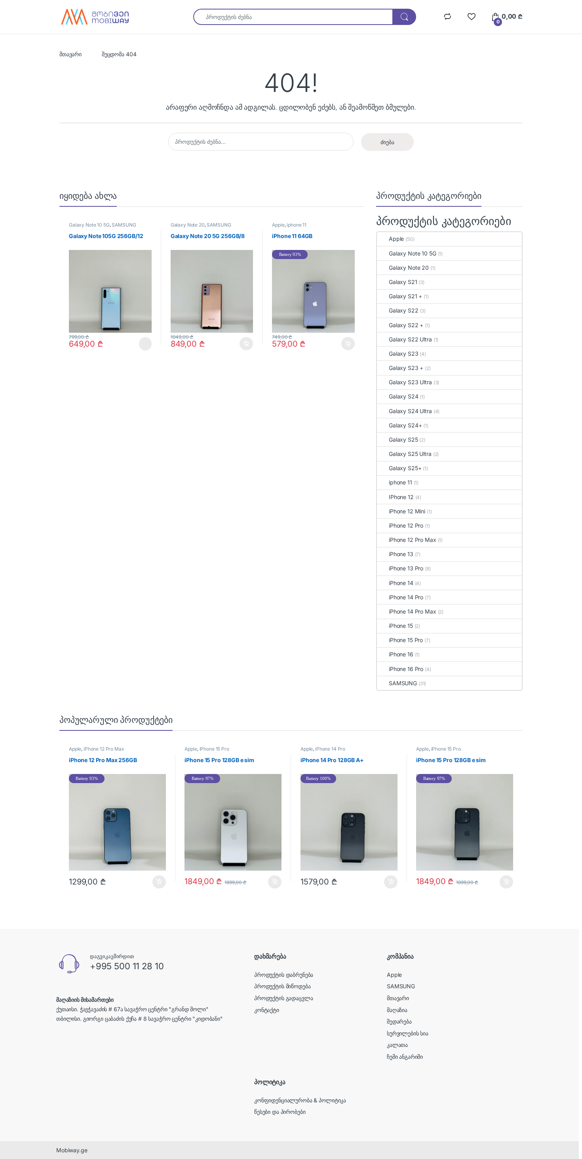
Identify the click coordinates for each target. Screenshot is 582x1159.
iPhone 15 (401, 625)
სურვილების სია (407, 1033)
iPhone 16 (401, 654)
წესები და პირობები (279, 1111)
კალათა (397, 1044)
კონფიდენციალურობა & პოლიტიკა (300, 1100)
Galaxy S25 (403, 439)
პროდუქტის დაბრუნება (283, 974)
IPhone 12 (401, 497)
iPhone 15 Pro (406, 640)
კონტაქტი (266, 1009)
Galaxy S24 (403, 396)
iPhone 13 (401, 554)
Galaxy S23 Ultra (410, 382)
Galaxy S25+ (405, 468)
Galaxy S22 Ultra (410, 339)
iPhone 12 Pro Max (412, 539)
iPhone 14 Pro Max (412, 611)
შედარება (399, 1021)
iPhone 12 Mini (407, 511)
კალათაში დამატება (239, 344)
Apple (278, 225)
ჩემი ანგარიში (405, 1056)
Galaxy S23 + (406, 367)
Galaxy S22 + (406, 325)
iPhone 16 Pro (406, 668)
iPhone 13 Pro (406, 568)
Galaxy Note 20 (188, 225)
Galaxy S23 (403, 353)
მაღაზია (397, 1009)
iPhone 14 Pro (406, 597)
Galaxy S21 (403, 281)
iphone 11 (296, 225)
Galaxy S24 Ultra (410, 411)
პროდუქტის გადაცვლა (283, 998)
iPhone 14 (401, 583)
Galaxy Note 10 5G (89, 225)
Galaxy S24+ (405, 425)
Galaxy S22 (403, 310)
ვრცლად (140, 344)
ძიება (387, 142)
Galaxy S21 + (405, 296)
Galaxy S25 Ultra (410, 453)
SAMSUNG (124, 225)
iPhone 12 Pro (406, 525)
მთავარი (70, 54)
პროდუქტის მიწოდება (282, 986)
